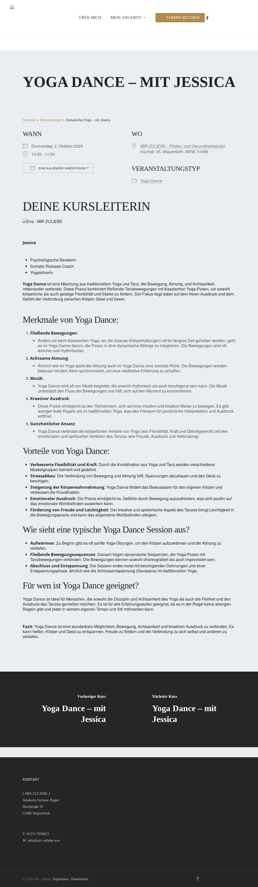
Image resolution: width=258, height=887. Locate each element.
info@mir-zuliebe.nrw (44, 840)
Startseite (29, 120)
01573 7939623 (38, 834)
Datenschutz (79, 879)
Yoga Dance (151, 181)
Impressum (61, 879)
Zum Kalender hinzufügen (62, 168)
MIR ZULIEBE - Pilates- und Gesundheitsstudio (182, 146)
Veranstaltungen (51, 120)
